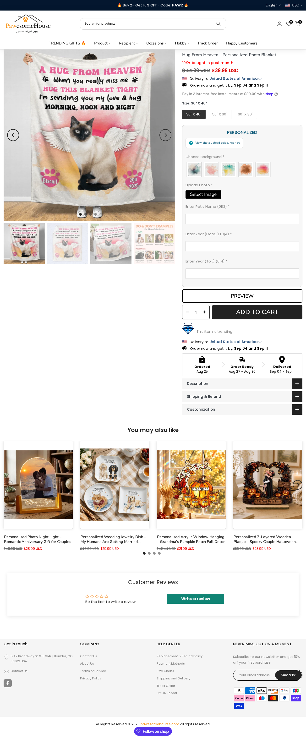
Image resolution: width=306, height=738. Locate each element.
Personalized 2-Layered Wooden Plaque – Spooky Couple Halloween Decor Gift (265, 539)
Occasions (155, 43)
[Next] (165, 135)
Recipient (127, 43)
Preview (242, 296)
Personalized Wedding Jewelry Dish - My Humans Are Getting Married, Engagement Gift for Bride (113, 539)
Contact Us (19, 671)
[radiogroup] (242, 169)
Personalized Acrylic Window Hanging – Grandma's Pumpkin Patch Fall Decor (191, 539)
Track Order (207, 43)
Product (101, 43)
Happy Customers (241, 43)
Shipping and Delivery (173, 678)
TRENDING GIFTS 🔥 (67, 43)
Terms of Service (93, 671)
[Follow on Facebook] (8, 683)
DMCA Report (167, 693)
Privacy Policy (90, 678)
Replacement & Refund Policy (179, 656)
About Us (87, 663)
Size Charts (165, 671)
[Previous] (13, 135)
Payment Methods (171, 663)
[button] (242, 158)
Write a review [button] (195, 598)
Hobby (180, 43)
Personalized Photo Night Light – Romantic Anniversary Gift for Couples (37, 539)
